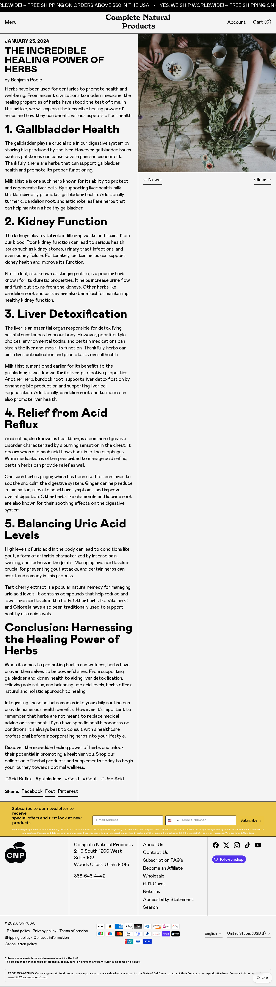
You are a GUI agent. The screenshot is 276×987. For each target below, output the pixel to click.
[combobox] (173, 820)
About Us (153, 845)
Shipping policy (17, 938)
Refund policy (18, 931)
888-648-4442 (89, 876)
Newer (155, 180)
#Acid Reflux (18, 779)
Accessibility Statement (168, 899)
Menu (11, 22)
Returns (151, 891)
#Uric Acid (112, 779)
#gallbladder (48, 779)
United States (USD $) (247, 934)
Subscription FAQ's (163, 860)
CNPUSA (27, 923)
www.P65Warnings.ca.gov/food (27, 977)
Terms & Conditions (244, 833)
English (211, 934)
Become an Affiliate (163, 868)
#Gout (89, 779)
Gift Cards (154, 884)
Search (150, 907)
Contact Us (155, 852)
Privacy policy (44, 931)
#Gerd (71, 779)
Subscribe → (251, 820)
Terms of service (73, 931)
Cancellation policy (21, 944)
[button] (262, 22)
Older (260, 180)
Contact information (51, 938)
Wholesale (153, 876)
